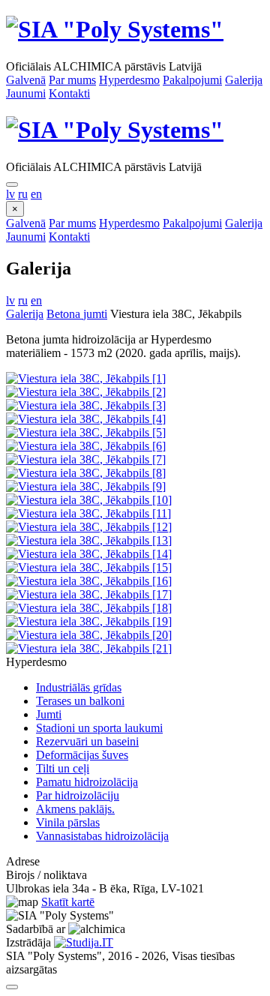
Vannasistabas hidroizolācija (102, 836)
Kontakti (69, 93)
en (36, 194)
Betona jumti (76, 314)
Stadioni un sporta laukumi (99, 728)
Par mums (72, 80)
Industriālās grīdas (79, 687)
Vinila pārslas (68, 822)
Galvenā (26, 80)
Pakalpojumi (192, 80)
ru (23, 194)
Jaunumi (26, 93)
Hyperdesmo (129, 80)
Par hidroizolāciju (77, 795)
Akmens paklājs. (75, 808)
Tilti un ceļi (62, 768)
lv (10, 194)
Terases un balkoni (80, 700)
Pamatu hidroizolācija (87, 782)
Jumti (49, 714)
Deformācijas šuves (82, 754)
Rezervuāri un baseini (87, 741)
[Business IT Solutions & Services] (83, 942)
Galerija (243, 80)
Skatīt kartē (67, 902)
